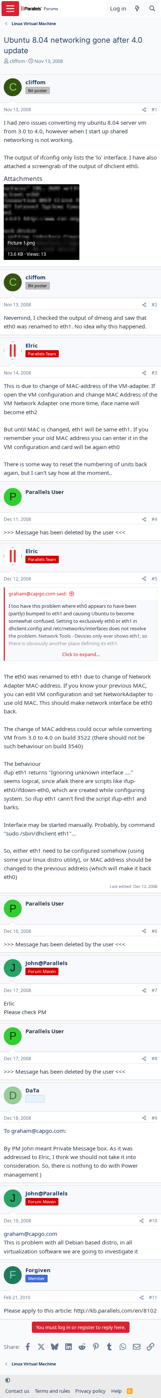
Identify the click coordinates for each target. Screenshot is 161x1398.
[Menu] (10, 8)
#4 (154, 519)
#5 (154, 579)
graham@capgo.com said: (38, 593)
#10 (153, 1220)
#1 (154, 109)
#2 (154, 304)
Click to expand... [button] (81, 654)
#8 (154, 1058)
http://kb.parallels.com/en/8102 (115, 1310)
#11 (153, 1297)
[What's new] (137, 8)
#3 (154, 373)
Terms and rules (52, 1391)
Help (116, 1391)
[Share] (144, 110)
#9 (154, 1118)
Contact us (17, 1391)
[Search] (152, 8)
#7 (154, 990)
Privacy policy (90, 1391)
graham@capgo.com (38, 1130)
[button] (8, 1380)
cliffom (17, 61)
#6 (154, 931)
